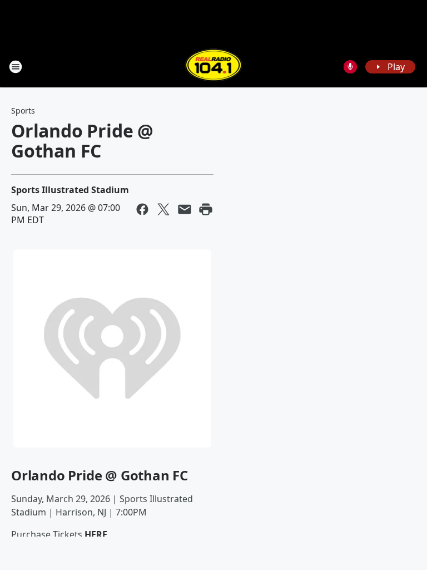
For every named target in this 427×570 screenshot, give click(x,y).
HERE (96, 534)
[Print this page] (206, 209)
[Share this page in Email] (184, 209)
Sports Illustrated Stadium (70, 190)
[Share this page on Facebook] (142, 209)
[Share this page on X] (163, 209)
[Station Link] (214, 66)
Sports (23, 110)
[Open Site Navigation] (15, 66)
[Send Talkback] (350, 66)
